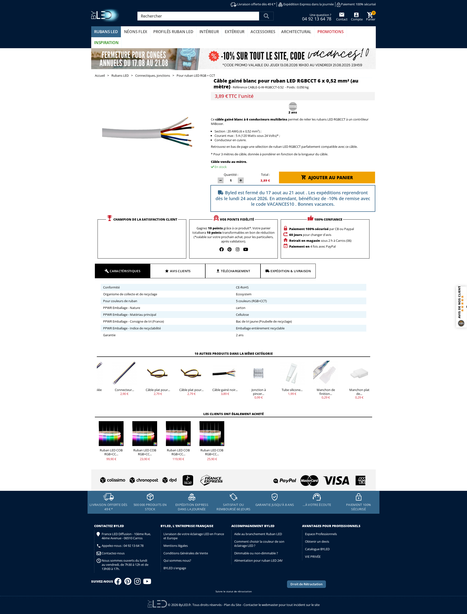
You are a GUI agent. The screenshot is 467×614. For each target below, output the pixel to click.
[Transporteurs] (160, 480)
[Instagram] (137, 583)
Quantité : (231, 174)
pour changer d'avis (310, 235)
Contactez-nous (113, 553)
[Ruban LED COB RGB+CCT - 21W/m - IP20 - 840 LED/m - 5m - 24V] (111, 433)
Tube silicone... (292, 390)
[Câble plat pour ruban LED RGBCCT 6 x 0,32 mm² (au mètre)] (158, 373)
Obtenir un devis (317, 541)
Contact (342, 19)
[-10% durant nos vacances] (233, 59)
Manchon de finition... (326, 392)
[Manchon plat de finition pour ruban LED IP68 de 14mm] (359, 373)
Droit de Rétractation (306, 584)
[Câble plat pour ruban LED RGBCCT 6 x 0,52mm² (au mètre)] (191, 373)
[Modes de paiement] (300, 478)
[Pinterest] (127, 583)
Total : (265, 174)
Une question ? (316, 17)
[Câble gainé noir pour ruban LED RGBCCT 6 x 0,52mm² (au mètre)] (225, 373)
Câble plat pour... (158, 390)
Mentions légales (175, 545)
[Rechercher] (266, 16)
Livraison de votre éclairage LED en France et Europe (193, 536)
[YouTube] (147, 583)
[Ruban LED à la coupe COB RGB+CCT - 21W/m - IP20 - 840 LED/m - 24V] (144, 433)
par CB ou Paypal (321, 229)
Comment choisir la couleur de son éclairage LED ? (259, 543)
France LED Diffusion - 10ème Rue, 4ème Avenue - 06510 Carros (126, 536)
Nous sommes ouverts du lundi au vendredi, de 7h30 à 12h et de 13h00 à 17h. (125, 564)
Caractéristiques (125, 271)
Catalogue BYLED (317, 549)
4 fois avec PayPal (312, 246)
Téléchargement (235, 271)
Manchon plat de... (359, 392)
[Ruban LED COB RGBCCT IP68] (178, 433)
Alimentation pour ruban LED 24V (258, 560)
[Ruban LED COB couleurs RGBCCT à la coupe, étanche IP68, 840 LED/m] (212, 433)
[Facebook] (118, 583)
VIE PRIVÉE (313, 556)
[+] (241, 180)
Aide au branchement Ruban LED (258, 534)
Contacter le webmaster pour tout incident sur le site (281, 605)
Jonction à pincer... (258, 392)
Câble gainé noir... (225, 390)
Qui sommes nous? (177, 560)
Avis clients (180, 271)
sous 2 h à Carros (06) (320, 240)
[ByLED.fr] (106, 15)
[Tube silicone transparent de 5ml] (292, 373)
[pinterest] (229, 249)
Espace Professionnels (321, 534)
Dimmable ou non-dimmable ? (256, 553)
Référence (240, 87)
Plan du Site (232, 605)
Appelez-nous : (123, 546)
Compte (356, 19)
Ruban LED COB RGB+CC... (111, 452)
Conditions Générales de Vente (185, 553)
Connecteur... (124, 390)
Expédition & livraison (290, 271)
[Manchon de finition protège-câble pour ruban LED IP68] (325, 373)
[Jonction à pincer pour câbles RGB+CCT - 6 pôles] (258, 373)
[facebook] (221, 249)
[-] (221, 180)
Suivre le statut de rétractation (234, 591)
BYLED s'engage (174, 568)
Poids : (291, 87)
